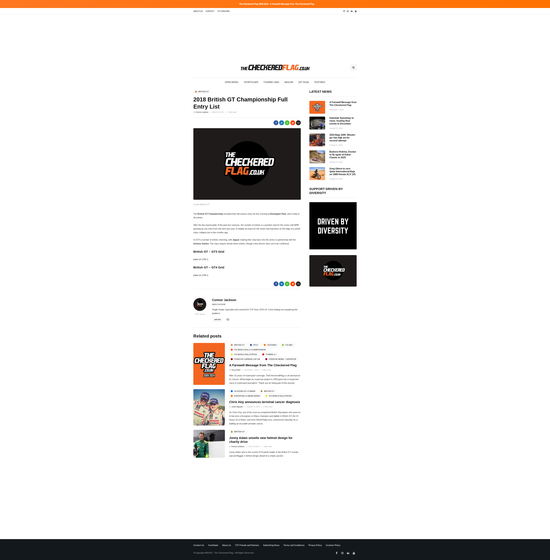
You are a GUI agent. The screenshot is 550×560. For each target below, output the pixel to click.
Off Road (303, 82)
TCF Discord (223, 11)
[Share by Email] (298, 122)
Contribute (213, 545)
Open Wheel (232, 82)
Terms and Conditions (294, 545)
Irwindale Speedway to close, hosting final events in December (341, 121)
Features (319, 82)
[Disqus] (247, 499)
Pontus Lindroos (237, 447)
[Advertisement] (275, 36)
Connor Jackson (202, 112)
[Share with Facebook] (276, 122)
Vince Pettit (235, 370)
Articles (217, 319)
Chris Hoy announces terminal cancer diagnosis (264, 402)
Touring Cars (271, 82)
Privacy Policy (315, 545)
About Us (198, 11)
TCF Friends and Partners (247, 545)
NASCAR (288, 82)
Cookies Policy (333, 545)
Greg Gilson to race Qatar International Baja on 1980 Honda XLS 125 (342, 171)
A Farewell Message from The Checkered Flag (263, 365)
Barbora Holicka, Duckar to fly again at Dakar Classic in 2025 (342, 155)
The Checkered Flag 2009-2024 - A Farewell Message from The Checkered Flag (276, 4)
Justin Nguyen (237, 407)
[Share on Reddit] (292, 122)
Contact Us (198, 545)
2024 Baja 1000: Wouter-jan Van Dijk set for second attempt (342, 138)
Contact (210, 11)
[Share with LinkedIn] (281, 122)
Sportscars (251, 82)
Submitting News (271, 545)
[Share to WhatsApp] (287, 122)
